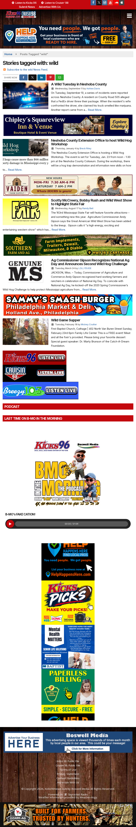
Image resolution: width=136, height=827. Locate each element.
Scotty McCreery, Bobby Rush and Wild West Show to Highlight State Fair (91, 202)
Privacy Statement (68, 774)
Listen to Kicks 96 (25, 2)
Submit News (27, 7)
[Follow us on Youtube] (110, 2)
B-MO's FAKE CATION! (20, 514)
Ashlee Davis (93, 88)
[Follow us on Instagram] (104, 2)
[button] (129, 16)
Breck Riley (85, 148)
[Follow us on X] (99, 2)
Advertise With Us (50, 7)
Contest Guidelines (68, 778)
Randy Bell (87, 208)
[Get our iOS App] (121, 2)
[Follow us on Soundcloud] (116, 2)
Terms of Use (68, 769)
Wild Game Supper (65, 320)
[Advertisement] (68, 35)
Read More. (95, 109)
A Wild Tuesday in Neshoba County (79, 84)
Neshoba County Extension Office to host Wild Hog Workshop (91, 142)
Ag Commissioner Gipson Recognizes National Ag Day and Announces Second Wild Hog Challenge (90, 262)
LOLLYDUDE (84, 268)
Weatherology (88, 797)
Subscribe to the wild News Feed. (27, 69)
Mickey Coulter (89, 324)
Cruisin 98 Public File (68, 765)
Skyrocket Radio (77, 794)
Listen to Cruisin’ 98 (56, 2)
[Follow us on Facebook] (93, 2)
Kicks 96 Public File (68, 761)
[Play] (10, 524)
